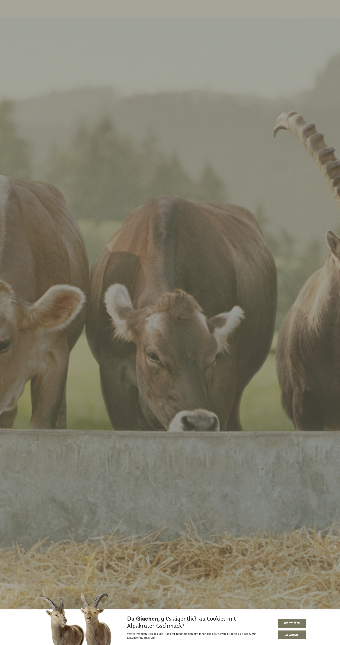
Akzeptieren (292, 623)
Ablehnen (291, 634)
